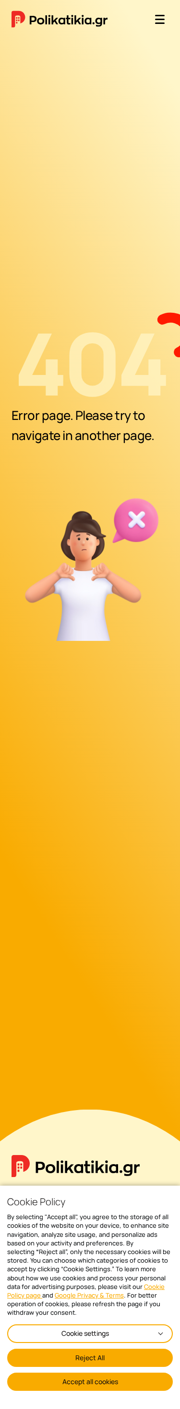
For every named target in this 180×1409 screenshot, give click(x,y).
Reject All (90, 1357)
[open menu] (159, 19)
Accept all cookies (90, 1381)
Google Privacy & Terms (89, 1295)
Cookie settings (85, 1333)
